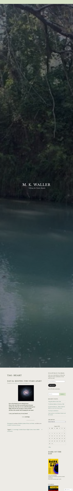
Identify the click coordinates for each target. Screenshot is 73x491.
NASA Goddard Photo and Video (27, 423)
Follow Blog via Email (56, 373)
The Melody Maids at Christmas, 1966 (56, 404)
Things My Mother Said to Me (54, 401)
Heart (34, 429)
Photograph (10, 423)
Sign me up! (52, 385)
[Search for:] (57, 394)
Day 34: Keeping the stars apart (24, 381)
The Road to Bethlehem (53, 410)
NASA (38, 429)
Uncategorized (26, 383)
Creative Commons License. (14, 425)
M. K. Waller (36, 185)
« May (49, 447)
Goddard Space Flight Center (26, 429)
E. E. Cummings (14, 429)
